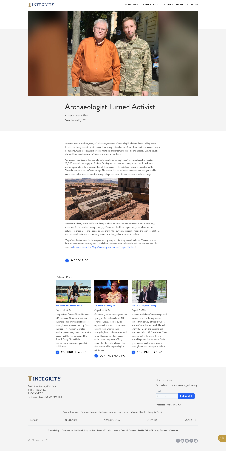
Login (194, 4)
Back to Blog (79, 260)
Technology (149, 4)
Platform (131, 4)
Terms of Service (104, 430)
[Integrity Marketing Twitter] (191, 440)
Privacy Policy (53, 430)
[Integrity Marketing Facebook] (178, 440)
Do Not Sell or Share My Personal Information (158, 430)
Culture (166, 4)
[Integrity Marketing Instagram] (187, 440)
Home (34, 420)
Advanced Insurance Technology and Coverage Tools (104, 412)
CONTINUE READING (73, 352)
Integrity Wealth (155, 412)
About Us (181, 4)
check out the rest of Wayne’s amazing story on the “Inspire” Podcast (103, 247)
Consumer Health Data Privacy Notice (78, 430)
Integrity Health (138, 412)
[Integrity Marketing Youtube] (196, 440)
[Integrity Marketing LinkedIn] (182, 440)
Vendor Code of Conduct (125, 430)
